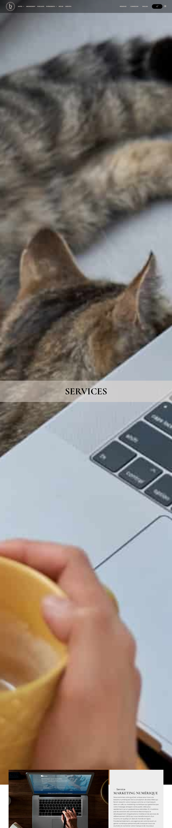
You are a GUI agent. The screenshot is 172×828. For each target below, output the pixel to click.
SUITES (20, 6)
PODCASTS (40, 6)
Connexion (134, 6)
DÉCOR (61, 6)
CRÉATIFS (68, 6)
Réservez (123, 6)
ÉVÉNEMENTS (50, 6)
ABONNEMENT (30, 6)
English (145, 6)
